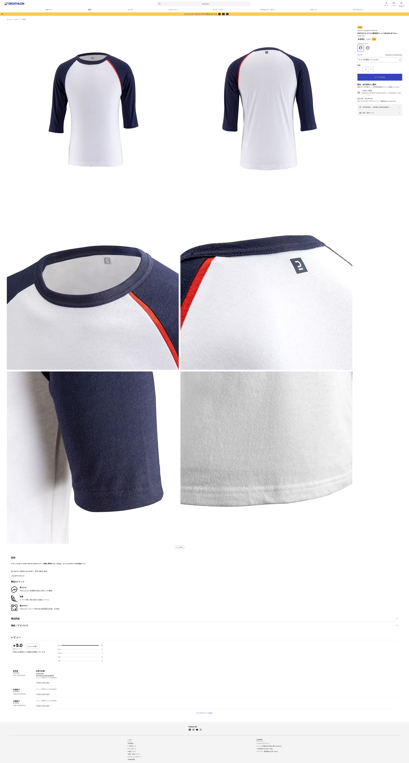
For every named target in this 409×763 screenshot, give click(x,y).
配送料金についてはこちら (388, 101)
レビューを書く (32, 646)
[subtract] (360, 69)
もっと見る (179, 547)
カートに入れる (380, 77)
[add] (371, 69)
